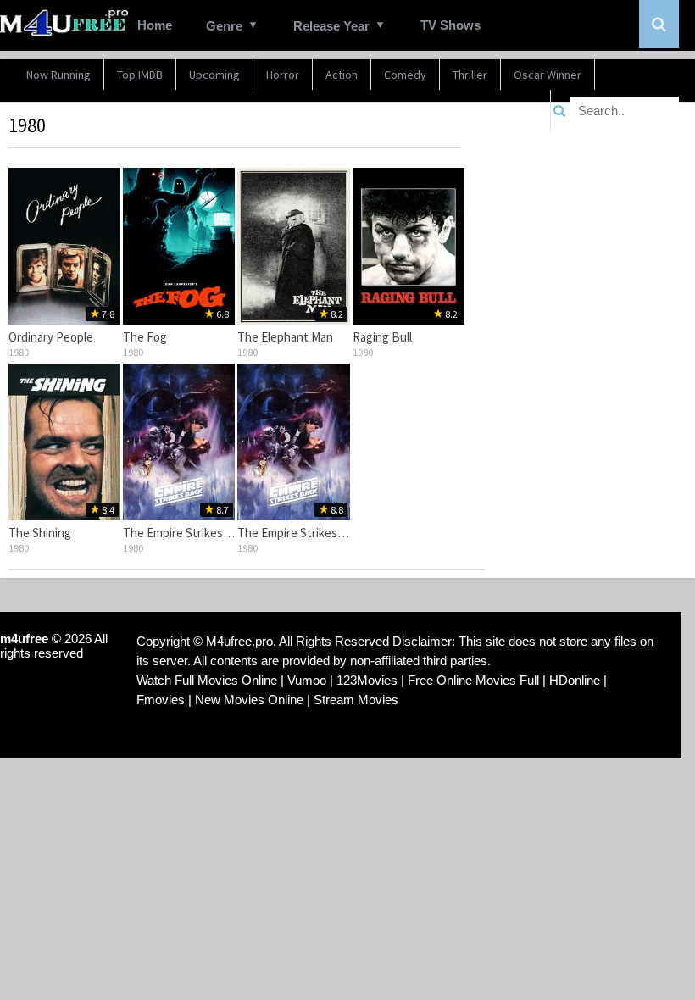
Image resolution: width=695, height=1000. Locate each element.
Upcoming (214, 74)
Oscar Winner (547, 74)
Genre (224, 26)
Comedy (405, 74)
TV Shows (450, 25)
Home (154, 25)
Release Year (331, 26)
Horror (282, 74)
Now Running (58, 74)
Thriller (470, 74)
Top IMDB (140, 74)
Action (341, 74)
